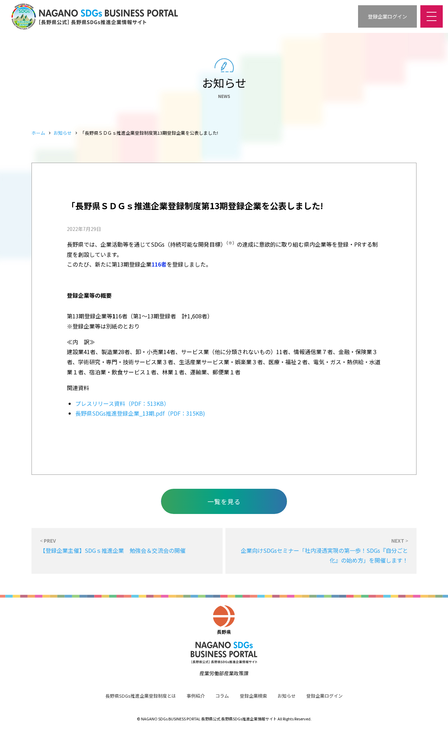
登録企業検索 (253, 695)
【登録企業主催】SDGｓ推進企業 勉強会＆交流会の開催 (113, 545)
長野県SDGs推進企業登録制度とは (140, 695)
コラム (222, 695)
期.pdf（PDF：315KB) (177, 413)
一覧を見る (224, 501)
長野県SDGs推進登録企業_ (108, 413)
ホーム (38, 132)
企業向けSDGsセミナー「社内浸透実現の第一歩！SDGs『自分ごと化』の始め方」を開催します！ (324, 550)
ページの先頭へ (434, 719)
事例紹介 (196, 695)
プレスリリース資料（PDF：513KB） (122, 403)
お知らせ (63, 132)
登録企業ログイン (324, 695)
